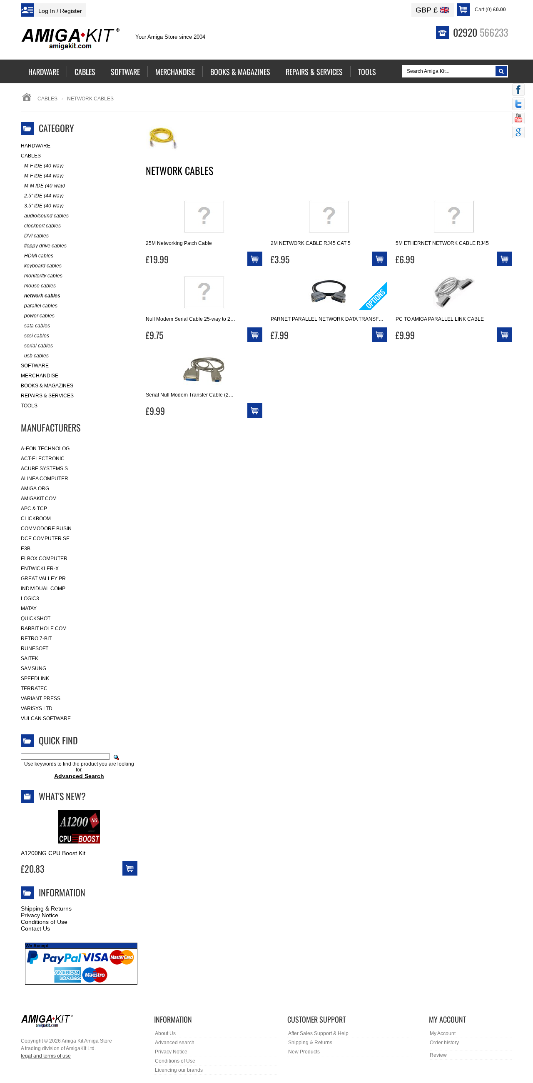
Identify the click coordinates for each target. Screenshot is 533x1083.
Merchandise (39, 376)
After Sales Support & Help (318, 1033)
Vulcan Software (46, 718)
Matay (29, 608)
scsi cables (36, 336)
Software (35, 366)
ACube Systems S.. (45, 469)
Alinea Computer (44, 479)
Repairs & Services (47, 396)
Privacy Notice (39, 915)
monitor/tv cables (43, 276)
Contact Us (35, 928)
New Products (304, 1052)
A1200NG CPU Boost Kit (53, 853)
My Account (443, 1033)
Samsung (33, 668)
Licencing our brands (179, 1070)
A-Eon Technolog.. (46, 449)
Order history (444, 1043)
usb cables (36, 356)
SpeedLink (35, 678)
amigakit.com (39, 499)
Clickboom (36, 519)
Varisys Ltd (36, 708)
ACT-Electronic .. (44, 459)
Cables (47, 99)
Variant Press (40, 698)
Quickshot (35, 618)
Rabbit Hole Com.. (45, 628)
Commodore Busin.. (47, 529)
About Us (165, 1033)
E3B (25, 548)
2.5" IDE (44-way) (44, 196)
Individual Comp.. (44, 588)
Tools (29, 406)
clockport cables (42, 226)
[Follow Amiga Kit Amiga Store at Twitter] (518, 104)
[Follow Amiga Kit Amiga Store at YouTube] (518, 119)
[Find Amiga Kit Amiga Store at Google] (518, 133)
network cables (42, 296)
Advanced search (174, 1043)
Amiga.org (35, 489)
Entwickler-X (40, 568)
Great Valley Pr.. (44, 578)
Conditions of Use (44, 921)
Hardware (35, 146)
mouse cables (40, 286)
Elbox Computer (44, 558)
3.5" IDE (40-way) (44, 206)
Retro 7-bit (36, 638)
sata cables (37, 326)
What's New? (62, 796)
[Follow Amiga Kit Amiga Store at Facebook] (518, 90)
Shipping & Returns (46, 908)
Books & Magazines (47, 386)
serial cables (38, 346)
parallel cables (40, 306)
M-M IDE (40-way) (44, 186)
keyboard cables (43, 266)
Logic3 (30, 598)
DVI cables (36, 236)
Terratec (34, 688)
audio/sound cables (46, 216)
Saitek (29, 658)
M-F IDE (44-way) (44, 176)
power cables (39, 316)
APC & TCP (34, 509)
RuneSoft (34, 648)
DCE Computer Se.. (46, 539)
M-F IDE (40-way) (44, 166)
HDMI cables (38, 256)
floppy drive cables (45, 246)
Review (438, 1055)
